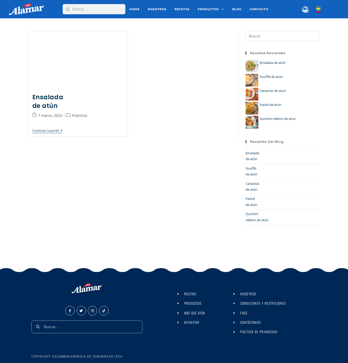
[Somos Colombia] (314, 9)
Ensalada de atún (47, 101)
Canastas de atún (273, 90)
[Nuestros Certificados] (302, 9)
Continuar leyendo (47, 130)
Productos (208, 9)
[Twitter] (81, 310)
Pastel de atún (270, 104)
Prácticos (79, 115)
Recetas (182, 9)
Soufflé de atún (271, 76)
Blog (237, 9)
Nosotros (157, 9)
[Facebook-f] (69, 310)
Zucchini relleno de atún (278, 118)
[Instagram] (92, 310)
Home (134, 9)
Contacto (259, 9)
